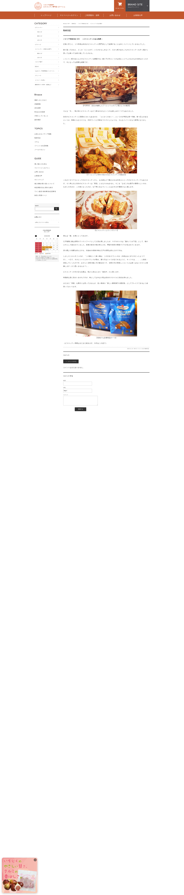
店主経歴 (37, 108)
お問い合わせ (115, 15)
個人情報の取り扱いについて (44, 183)
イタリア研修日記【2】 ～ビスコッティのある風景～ (83, 39)
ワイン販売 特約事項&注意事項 (45, 191)
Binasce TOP (66, 23)
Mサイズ (39, 36)
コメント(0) (141, 348)
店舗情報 (37, 104)
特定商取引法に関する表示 (43, 187)
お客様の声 (138, 15)
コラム (36, 142)
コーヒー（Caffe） (40, 80)
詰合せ (37, 66)
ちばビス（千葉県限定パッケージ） (45, 71)
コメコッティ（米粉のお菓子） (43, 49)
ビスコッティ (38, 27)
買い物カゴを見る (40, 164)
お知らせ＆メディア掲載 (42, 134)
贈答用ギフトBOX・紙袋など (43, 84)
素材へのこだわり (40, 100)
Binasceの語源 (39, 112)
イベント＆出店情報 (41, 146)
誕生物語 (37, 120)
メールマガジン (39, 149)
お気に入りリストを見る (42, 222)
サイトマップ (39, 179)
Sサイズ (39, 32)
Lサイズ (39, 40)
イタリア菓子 (38, 62)
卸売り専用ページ (40, 195)
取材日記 (74, 23)
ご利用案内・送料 (92, 15)
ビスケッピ (38, 44)
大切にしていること (41, 116)
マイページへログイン (69, 15)
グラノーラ (38, 75)
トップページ (46, 15)
